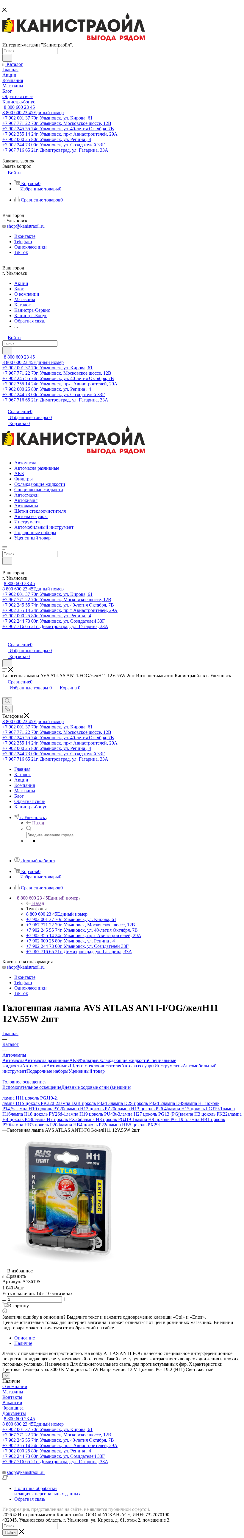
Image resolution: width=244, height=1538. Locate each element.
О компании (14, 1386)
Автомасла (13, 1060)
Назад (38, 822)
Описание (24, 1337)
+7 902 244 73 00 (53, 144)
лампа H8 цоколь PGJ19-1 (108, 1119)
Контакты (12, 1397)
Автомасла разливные (46, 1060)
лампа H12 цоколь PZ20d (92, 1108)
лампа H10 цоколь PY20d (41, 1108)
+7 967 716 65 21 (55, 150)
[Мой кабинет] (5, 638)
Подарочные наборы (47, 1071)
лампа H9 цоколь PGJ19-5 (161, 1119)
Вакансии (12, 1402)
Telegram (23, 241)
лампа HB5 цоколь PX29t (134, 1124)
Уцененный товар (86, 1071)
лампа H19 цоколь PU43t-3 (93, 1114)
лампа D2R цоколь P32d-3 (84, 1103)
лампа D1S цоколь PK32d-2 (30, 1103)
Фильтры (88, 1060)
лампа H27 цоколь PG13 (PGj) (150, 1114)
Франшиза (13, 1407)
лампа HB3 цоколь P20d (35, 1124)
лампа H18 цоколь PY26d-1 (38, 1114)
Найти (10, 1532)
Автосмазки (34, 1065)
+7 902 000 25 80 (46, 139)
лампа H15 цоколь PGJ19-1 (195, 1108)
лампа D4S (174, 1103)
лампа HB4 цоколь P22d (84, 1124)
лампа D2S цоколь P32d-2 (137, 1103)
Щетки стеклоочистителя (95, 1065)
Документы (14, 1413)
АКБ (74, 1060)
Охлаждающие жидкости (122, 1060)
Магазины (12, 1391)
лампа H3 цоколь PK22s (205, 1114)
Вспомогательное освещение (31, 1087)
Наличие (23, 1343)
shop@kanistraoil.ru (26, 226)
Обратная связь (29, 1499)
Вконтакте (24, 236)
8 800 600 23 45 (19, 107)
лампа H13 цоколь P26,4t (143, 1108)
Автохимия (58, 1065)
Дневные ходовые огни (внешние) (96, 1087)
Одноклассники (30, 246)
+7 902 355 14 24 (60, 134)
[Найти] (7, 58)
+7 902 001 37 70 (47, 117)
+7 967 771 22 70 (56, 123)
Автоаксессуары (137, 1065)
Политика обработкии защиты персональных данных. (48, 1491)
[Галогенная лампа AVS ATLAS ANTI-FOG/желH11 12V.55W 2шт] (69, 1265)
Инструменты (168, 1065)
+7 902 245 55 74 (58, 128)
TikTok (21, 252)
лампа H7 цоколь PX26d (57, 1119)
